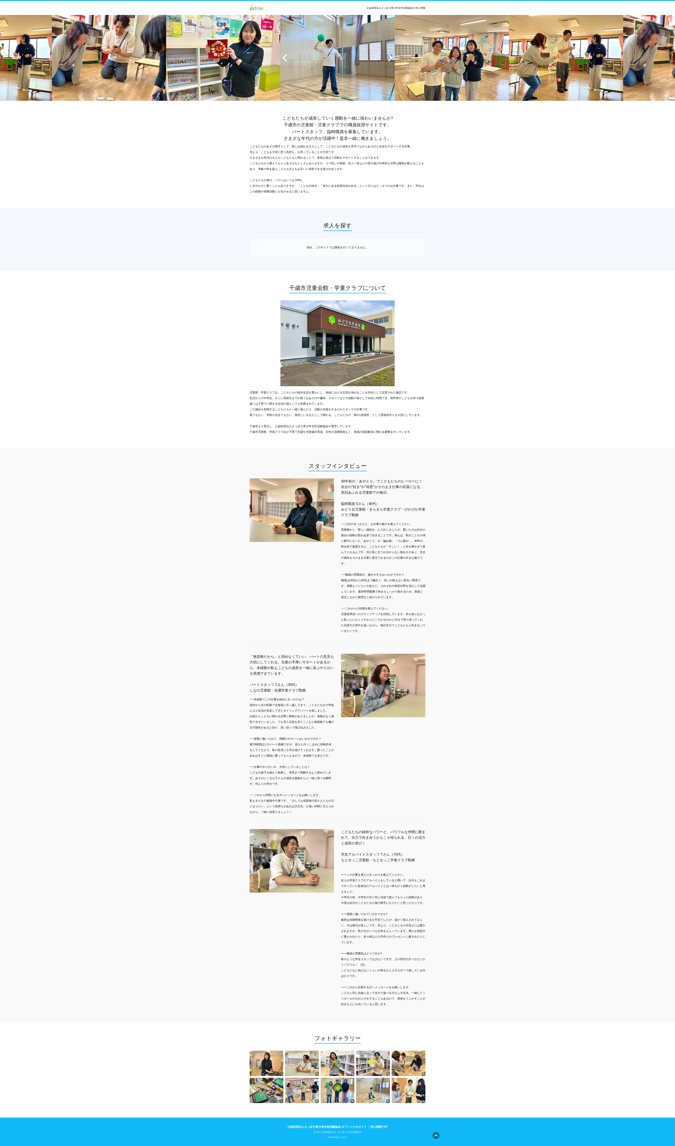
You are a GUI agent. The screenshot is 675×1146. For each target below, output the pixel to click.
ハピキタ (343, 1137)
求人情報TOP (379, 1126)
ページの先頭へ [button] (435, 1135)
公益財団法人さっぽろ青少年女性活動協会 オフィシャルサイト (327, 1126)
